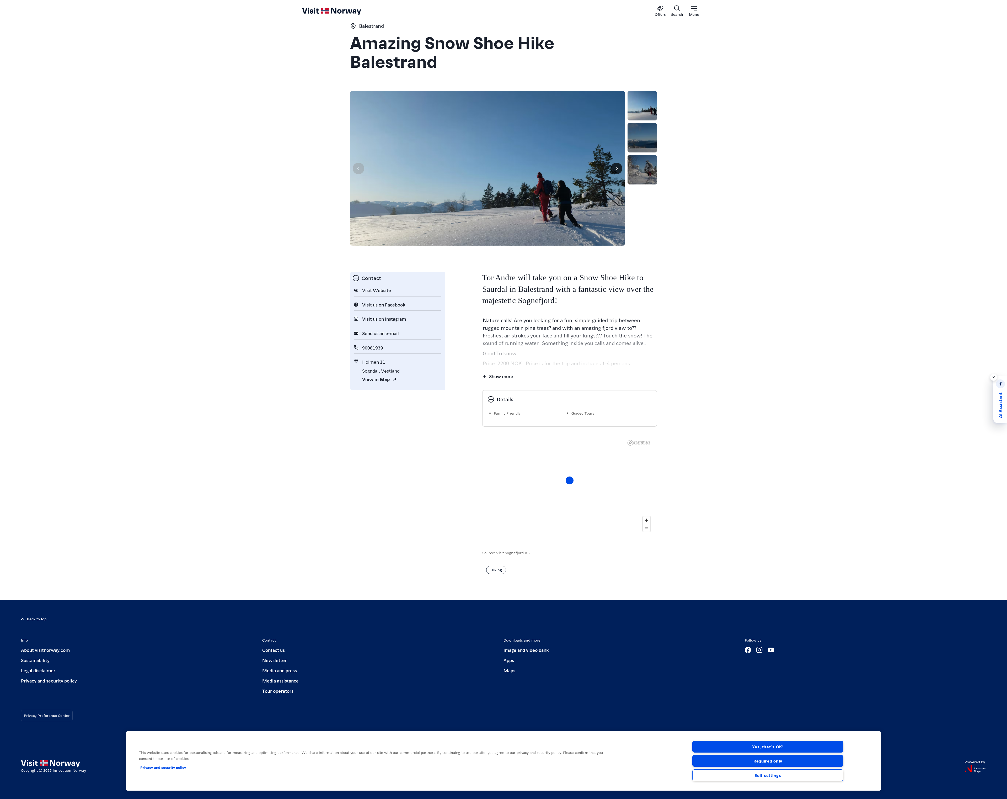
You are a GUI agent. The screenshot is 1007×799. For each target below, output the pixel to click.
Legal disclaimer (38, 670)
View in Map (376, 379)
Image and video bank (526, 650)
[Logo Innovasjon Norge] (975, 768)
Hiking (496, 569)
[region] (503, 761)
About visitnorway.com (45, 650)
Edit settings (767, 775)
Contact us (273, 650)
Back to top (36, 618)
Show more (501, 376)
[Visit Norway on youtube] (771, 650)
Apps (509, 660)
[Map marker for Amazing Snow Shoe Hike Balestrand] (570, 480)
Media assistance (280, 681)
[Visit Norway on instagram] (759, 650)
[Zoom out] (646, 528)
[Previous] (358, 168)
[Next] (616, 168)
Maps (509, 670)
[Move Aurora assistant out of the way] (993, 377)
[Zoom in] (646, 520)
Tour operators (277, 691)
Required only (767, 761)
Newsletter (274, 660)
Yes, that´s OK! (768, 746)
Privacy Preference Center (47, 715)
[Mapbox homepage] (638, 443)
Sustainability (35, 660)
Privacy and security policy (49, 681)
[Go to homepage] (340, 11)
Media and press (279, 670)
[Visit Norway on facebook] (748, 650)
